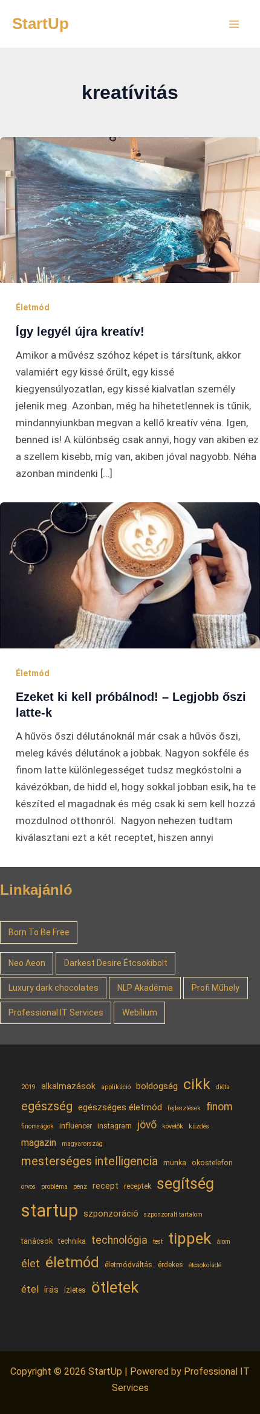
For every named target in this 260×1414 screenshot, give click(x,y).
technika (72, 1241)
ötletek (114, 1287)
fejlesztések (184, 1108)
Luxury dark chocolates (53, 988)
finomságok (37, 1126)
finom (219, 1107)
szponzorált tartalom (173, 1214)
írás (51, 1289)
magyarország (82, 1144)
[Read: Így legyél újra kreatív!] (130, 209)
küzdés (199, 1126)
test (158, 1242)
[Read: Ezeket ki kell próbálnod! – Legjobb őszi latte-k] (130, 575)
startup (49, 1210)
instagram (114, 1125)
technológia (119, 1240)
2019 (28, 1087)
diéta (223, 1087)
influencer (75, 1125)
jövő (147, 1125)
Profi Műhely (215, 988)
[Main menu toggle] (235, 24)
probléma (54, 1187)
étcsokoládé (205, 1265)
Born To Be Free (39, 932)
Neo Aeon (26, 963)
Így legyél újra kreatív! (80, 331)
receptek (137, 1186)
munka (174, 1162)
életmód (72, 1262)
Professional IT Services (55, 1012)
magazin (38, 1142)
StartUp (40, 23)
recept (106, 1186)
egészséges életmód (120, 1107)
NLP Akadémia (145, 988)
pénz (80, 1187)
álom (223, 1242)
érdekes (170, 1264)
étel (30, 1289)
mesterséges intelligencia (89, 1161)
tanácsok (37, 1241)
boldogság (157, 1086)
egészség (47, 1106)
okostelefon (212, 1162)
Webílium (139, 1012)
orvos (28, 1187)
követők (172, 1126)
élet (30, 1264)
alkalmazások (68, 1086)
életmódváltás (128, 1264)
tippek (189, 1238)
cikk (196, 1084)
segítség (185, 1183)
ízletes (75, 1289)
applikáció (116, 1087)
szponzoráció (110, 1213)
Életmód (33, 307)
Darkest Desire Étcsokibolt (115, 963)
